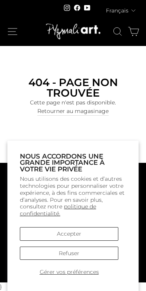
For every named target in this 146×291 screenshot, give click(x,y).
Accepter (69, 234)
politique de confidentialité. (58, 210)
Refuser (69, 253)
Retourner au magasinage (73, 111)
